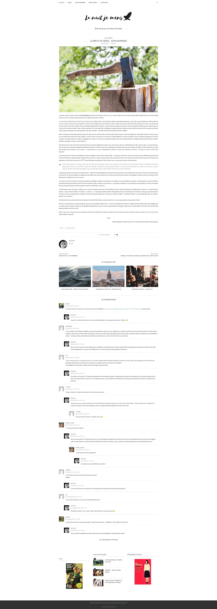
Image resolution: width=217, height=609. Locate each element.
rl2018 (61, 228)
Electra (71, 240)
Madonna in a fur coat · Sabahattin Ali (74, 289)
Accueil (61, 2)
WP (126, 603)
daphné (68, 470)
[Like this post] (115, 234)
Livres (69, 2)
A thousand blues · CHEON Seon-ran (113, 561)
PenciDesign (122, 603)
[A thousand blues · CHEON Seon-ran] (98, 562)
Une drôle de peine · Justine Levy (108, 289)
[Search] (157, 2)
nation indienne (80, 2)
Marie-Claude (70, 423)
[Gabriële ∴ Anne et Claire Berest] (98, 572)
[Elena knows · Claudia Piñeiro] (142, 276)
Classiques (104, 2)
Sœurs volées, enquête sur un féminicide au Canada (113, 581)
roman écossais (70, 228)
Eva (67, 355)
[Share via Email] (117, 234)
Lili (66, 494)
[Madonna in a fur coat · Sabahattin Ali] (75, 276)
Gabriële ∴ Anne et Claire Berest (113, 571)
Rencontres (93, 2)
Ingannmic (69, 326)
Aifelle (68, 517)
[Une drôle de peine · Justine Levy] (109, 276)
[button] (61, 279)
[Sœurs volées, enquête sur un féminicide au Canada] (98, 583)
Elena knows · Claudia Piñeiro (142, 289)
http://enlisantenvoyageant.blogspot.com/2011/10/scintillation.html (122, 309)
